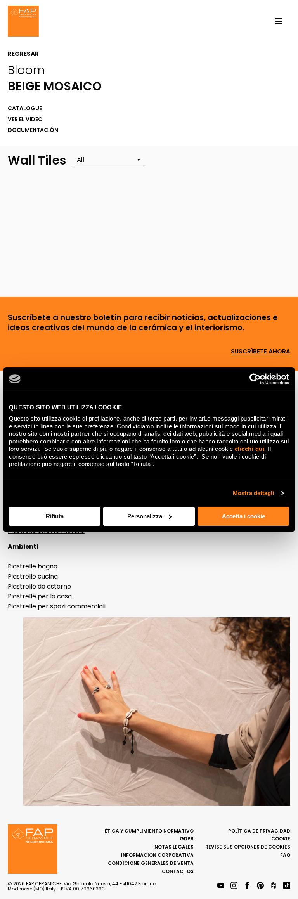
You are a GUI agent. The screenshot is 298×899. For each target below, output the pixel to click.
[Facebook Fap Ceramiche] (247, 886)
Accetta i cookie (243, 516)
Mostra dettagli (253, 493)
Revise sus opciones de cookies (247, 847)
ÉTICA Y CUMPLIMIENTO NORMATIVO (149, 831)
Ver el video (25, 119)
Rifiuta (55, 516)
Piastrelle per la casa (40, 596)
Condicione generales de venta (151, 863)
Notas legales (174, 847)
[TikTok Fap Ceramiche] (286, 886)
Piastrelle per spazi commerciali (57, 606)
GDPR (187, 838)
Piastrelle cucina (33, 576)
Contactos (178, 871)
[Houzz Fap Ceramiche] (273, 886)
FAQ (285, 855)
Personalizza (144, 516)
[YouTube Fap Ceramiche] (220, 886)
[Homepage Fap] (23, 22)
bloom (26, 69)
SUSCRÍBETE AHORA (260, 351)
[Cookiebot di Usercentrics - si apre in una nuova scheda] (255, 379)
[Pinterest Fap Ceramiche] (260, 886)
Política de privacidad (259, 831)
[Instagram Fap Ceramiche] (233, 886)
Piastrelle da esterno (39, 586)
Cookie (280, 838)
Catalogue (25, 108)
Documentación (33, 130)
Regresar (23, 53)
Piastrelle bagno (32, 566)
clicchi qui (250, 448)
